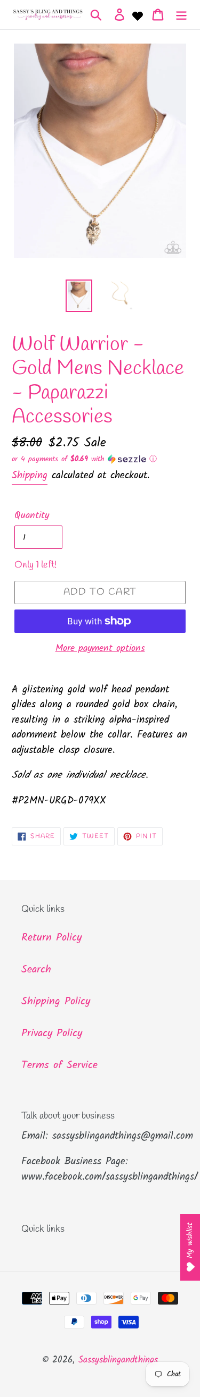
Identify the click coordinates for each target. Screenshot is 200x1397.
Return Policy (51, 937)
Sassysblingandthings (118, 1360)
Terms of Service (59, 1065)
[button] (100, 459)
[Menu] (181, 15)
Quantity (31, 516)
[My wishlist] (137, 14)
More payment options (100, 648)
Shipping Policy (55, 1001)
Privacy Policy (51, 1033)
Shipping (29, 476)
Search (36, 969)
